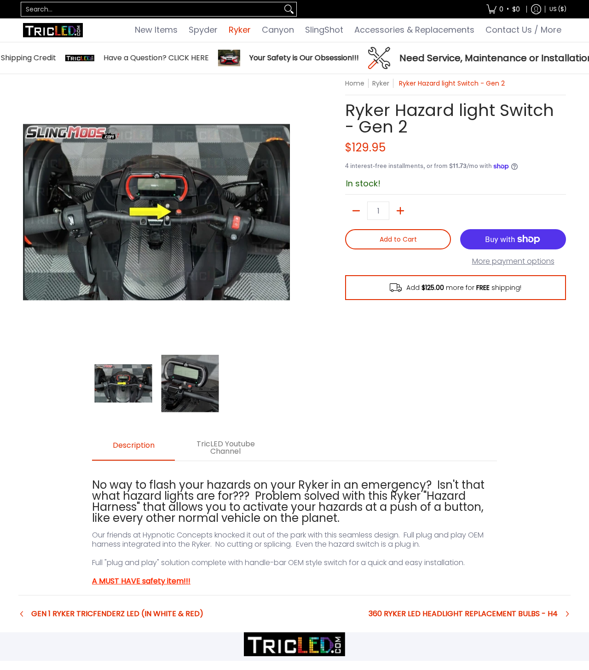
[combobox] (151, 9)
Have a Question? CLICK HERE (142, 58)
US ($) (557, 9)
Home (354, 83)
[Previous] (29, 212)
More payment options (513, 261)
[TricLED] (53, 30)
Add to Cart (398, 239)
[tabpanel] (294, 528)
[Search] (289, 9)
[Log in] (536, 9)
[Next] (283, 212)
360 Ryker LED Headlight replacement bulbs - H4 (463, 613)
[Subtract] (356, 210)
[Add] (400, 210)
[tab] (133, 448)
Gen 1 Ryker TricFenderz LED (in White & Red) (117, 613)
